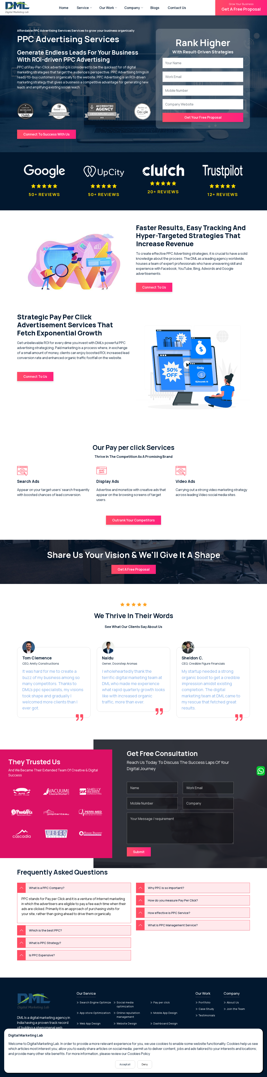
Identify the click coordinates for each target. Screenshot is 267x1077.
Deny (145, 1064)
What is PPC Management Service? (173, 925)
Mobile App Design (165, 1013)
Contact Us (177, 7)
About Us (233, 1002)
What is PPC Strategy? (45, 943)
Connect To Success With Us (46, 134)
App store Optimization (95, 1013)
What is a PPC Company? (46, 888)
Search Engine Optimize (95, 1002)
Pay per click (161, 1002)
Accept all (125, 1064)
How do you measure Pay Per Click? (173, 900)
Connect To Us (154, 287)
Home (63, 7)
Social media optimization (125, 1004)
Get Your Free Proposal (203, 117)
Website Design (127, 1023)
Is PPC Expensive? (42, 955)
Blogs (154, 7)
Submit (139, 852)
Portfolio (204, 1002)
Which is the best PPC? (45, 930)
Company (132, 7)
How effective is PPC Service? (169, 913)
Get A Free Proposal (241, 7)
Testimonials (207, 1015)
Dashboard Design (165, 1023)
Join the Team (236, 1009)
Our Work (106, 7)
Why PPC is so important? (166, 888)
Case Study (206, 1009)
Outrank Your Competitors (133, 520)
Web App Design (90, 1023)
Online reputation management (128, 1015)
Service (83, 7)
